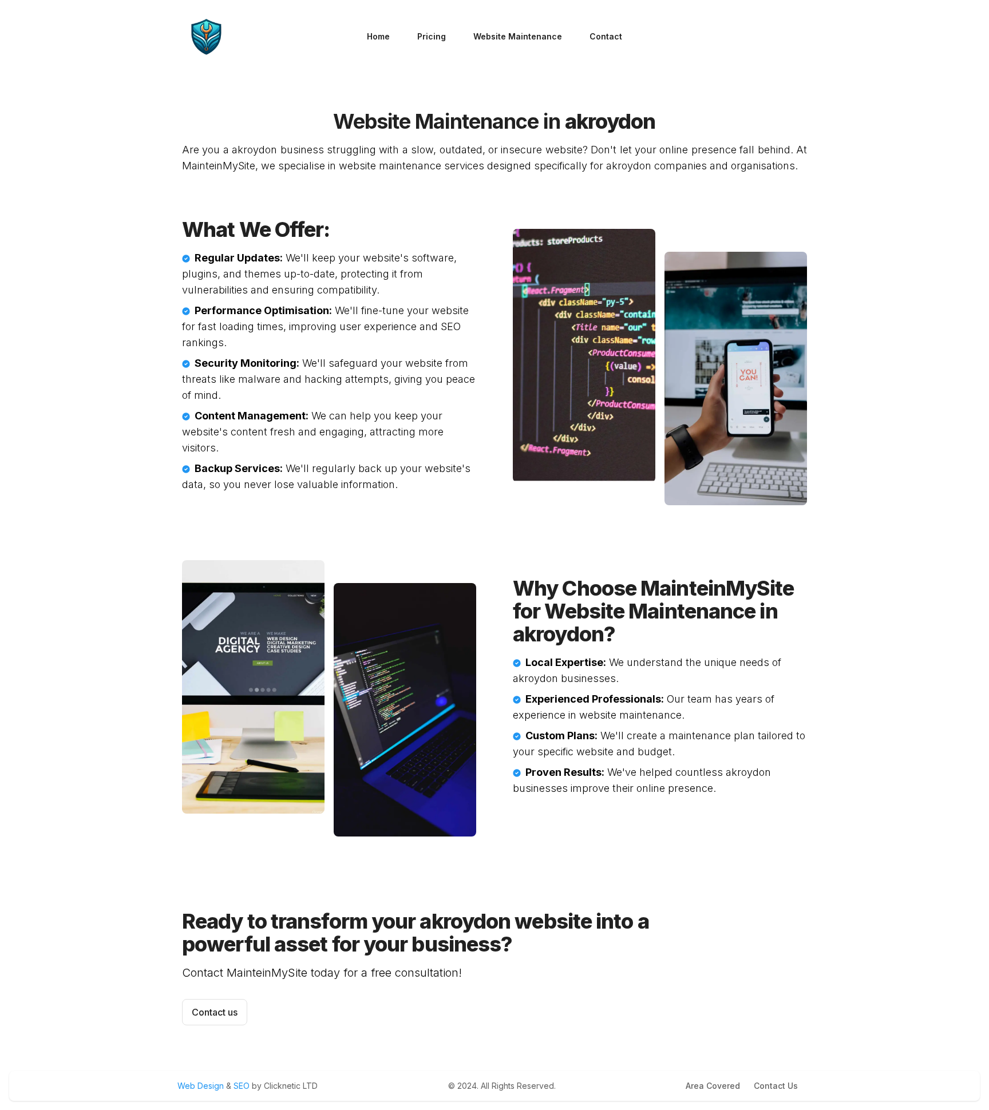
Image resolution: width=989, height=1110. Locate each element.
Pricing (431, 36)
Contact (606, 36)
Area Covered (713, 1086)
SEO (242, 1086)
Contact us (215, 1012)
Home (378, 36)
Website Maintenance (517, 36)
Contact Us (776, 1086)
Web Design (201, 1086)
